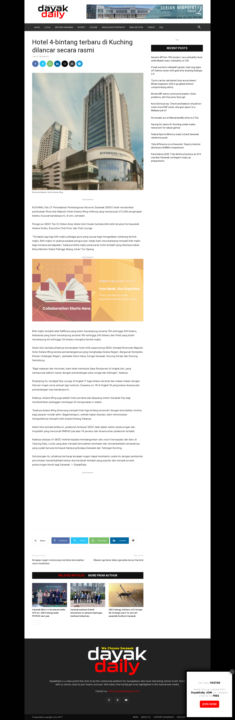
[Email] (65, 64)
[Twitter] (42, 64)
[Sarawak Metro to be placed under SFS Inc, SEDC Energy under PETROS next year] (49, 595)
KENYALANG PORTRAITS (113, 27)
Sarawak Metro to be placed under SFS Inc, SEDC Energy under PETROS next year (48, 612)
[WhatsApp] (50, 64)
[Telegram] (79, 64)
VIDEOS (151, 27)
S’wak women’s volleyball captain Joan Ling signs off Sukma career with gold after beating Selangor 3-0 (177, 70)
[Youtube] (126, 700)
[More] (133, 540)
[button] (199, 27)
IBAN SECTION (136, 27)
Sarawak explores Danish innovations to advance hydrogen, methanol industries (86, 612)
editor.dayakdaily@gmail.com (124, 691)
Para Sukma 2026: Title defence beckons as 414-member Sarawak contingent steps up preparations (176, 157)
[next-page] (39, 622)
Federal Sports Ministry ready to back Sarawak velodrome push (175, 136)
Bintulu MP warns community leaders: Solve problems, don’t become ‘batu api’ (173, 95)
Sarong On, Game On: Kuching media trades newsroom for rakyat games (173, 126)
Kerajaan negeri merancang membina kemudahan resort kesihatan (58, 562)
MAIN (37, 27)
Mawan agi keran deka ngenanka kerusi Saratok (118, 560)
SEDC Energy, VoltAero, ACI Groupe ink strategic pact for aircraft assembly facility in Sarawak (125, 612)
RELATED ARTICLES (71, 575)
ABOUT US (146, 717)
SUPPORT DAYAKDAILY (164, 717)
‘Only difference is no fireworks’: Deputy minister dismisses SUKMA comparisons (176, 146)
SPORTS (81, 27)
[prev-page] (34, 622)
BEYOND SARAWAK (64, 27)
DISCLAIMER (182, 717)
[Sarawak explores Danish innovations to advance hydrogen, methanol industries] (87, 595)
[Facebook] (35, 64)
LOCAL (47, 27)
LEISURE (93, 27)
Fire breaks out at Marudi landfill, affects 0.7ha (175, 118)
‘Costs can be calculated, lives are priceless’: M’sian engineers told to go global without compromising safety (174, 84)
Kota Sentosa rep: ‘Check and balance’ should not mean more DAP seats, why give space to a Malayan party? (176, 107)
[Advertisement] (88, 498)
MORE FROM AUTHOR (102, 575)
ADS (161, 27)
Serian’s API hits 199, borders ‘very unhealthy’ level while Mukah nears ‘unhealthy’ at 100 (176, 59)
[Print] (72, 64)
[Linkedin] (57, 64)
